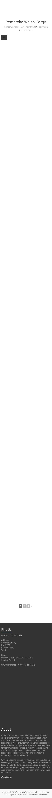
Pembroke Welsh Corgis (26, 22)
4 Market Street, (8, 643)
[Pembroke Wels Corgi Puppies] (26, 89)
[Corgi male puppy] (26, 430)
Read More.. (6, 777)
